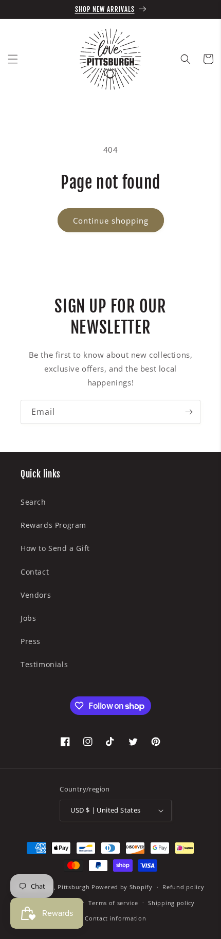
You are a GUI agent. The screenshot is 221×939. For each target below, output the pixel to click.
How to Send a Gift (55, 548)
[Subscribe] (188, 412)
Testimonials (44, 664)
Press (31, 641)
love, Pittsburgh (65, 887)
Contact (35, 572)
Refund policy (183, 887)
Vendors (36, 595)
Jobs (28, 618)
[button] (13, 59)
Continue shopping (111, 220)
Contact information (115, 918)
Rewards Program (53, 525)
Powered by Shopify (122, 887)
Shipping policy (171, 903)
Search (33, 502)
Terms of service (113, 903)
